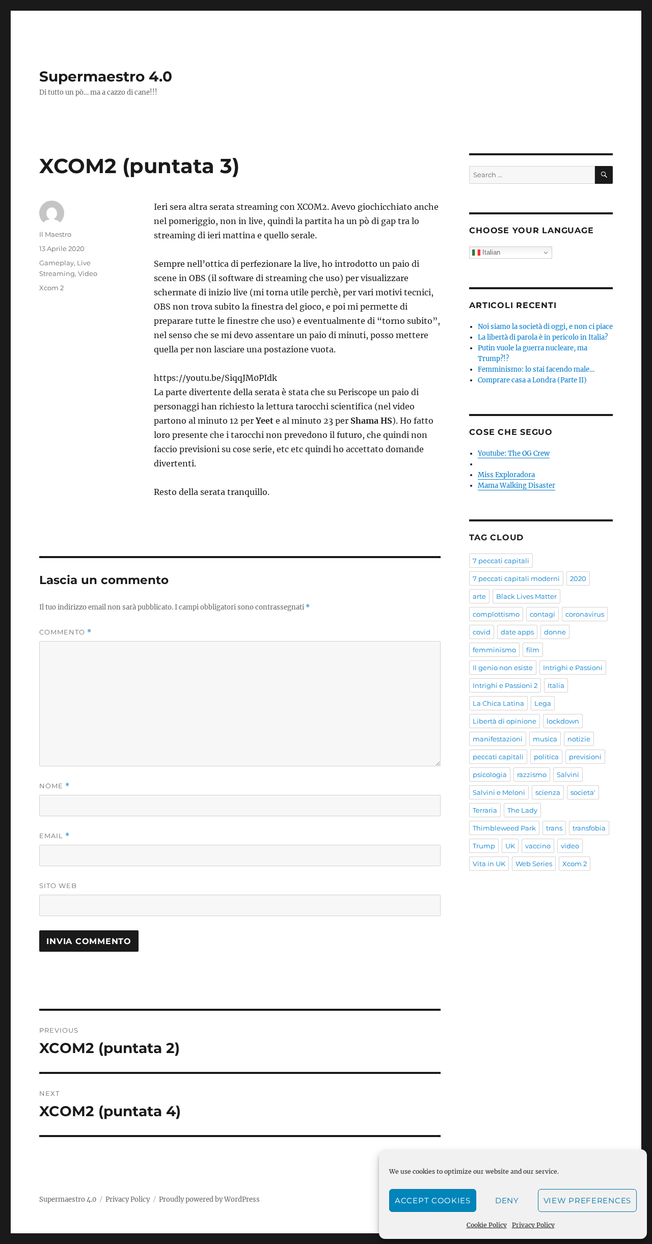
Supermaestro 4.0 (105, 76)
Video (87, 273)
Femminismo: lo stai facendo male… (536, 369)
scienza (547, 792)
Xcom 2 (51, 288)
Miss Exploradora (506, 475)
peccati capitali (498, 757)
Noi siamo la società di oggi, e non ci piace (545, 326)
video (570, 846)
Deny (507, 1200)
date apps (517, 632)
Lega (542, 703)
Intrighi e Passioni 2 (505, 685)
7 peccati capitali (501, 561)
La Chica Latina (498, 703)
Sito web (58, 885)
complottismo (496, 614)
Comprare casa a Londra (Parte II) (532, 380)
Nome (54, 786)
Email (54, 836)
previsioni (585, 757)
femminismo (494, 650)
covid (482, 632)
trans (554, 828)
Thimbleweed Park (504, 828)
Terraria (485, 810)
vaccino (538, 846)
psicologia (490, 774)
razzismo (532, 774)
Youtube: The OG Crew (514, 453)
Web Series (533, 864)
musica (545, 739)
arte (479, 596)
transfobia (589, 828)
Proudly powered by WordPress (209, 1199)
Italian (490, 252)
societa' (582, 792)
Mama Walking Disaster (516, 485)
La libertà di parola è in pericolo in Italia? (543, 337)
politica (546, 757)
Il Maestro (55, 234)
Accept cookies (433, 1200)
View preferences (587, 1200)
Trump (484, 846)
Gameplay (56, 263)
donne (555, 632)
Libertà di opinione (504, 721)
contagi (542, 614)
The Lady (522, 810)
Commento (65, 632)
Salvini (568, 774)
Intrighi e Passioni (573, 668)
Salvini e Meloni (499, 792)
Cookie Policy (487, 1225)
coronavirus (584, 614)
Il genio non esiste (503, 668)
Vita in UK (489, 864)
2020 (578, 578)
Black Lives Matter (526, 596)
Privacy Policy (533, 1225)
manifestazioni (498, 739)
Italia (556, 685)
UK (510, 846)
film (532, 650)
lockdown (563, 721)
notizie (578, 739)
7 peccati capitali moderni (516, 578)
